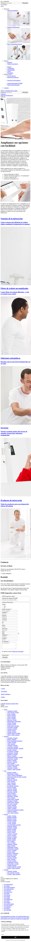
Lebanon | (12, 789)
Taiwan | (11, 805)
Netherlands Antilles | (15, 757)
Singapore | (12, 801)
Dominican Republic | (15, 748)
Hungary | (12, 837)
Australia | (12, 871)
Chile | (11, 744)
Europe (6, 814)
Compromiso (10, 68)
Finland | (11, 831)
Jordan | (11, 784)
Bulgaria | (12, 820)
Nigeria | (11, 723)
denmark (7, 910)
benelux (7, 907)
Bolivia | (11, 739)
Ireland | (11, 840)
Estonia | (11, 829)
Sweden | (11, 861)
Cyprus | (11, 823)
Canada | (11, 742)
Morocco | (12, 720)
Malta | (11, 846)
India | (11, 778)
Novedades (10, 73)
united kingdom (9, 887)
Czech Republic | (14, 825)
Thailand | (12, 807)
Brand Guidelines (5, 694)
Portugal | (12, 853)
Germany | (12, 834)
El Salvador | (12, 751)
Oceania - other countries (13, 874)
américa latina (9, 904)
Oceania (6, 869)
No (3, 622)
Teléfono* (5, 635)
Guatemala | (12, 753)
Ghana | (11, 717)
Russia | (11, 856)
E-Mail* (4, 638)
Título (4, 604)
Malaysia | (12, 790)
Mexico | (11, 756)
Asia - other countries (12, 813)
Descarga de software (13, 77)
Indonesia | (12, 780)
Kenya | (11, 718)
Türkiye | (11, 808)
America (6, 736)
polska (7, 898)
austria (7, 896)
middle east (8, 899)
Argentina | (12, 738)
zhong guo (8, 892)
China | (14, 775)
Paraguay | (12, 762)
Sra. (5, 606)
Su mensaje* (6, 641)
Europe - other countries (13, 868)
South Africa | (13, 726)
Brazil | (14, 741)
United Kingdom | (14, 866)
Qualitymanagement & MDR (14, 83)
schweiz (7, 890)
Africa (5, 709)
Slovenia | (12, 858)
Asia (5, 771)
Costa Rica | (12, 747)
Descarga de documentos (13, 80)
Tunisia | (11, 730)
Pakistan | (12, 795)
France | (11, 832)
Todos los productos (12, 10)
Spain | (11, 859)
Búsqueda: (3, 3)
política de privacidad (17, 651)
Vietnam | (12, 811)
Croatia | (11, 822)
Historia (9, 67)
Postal (3, 625)
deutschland (8, 884)
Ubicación (4, 628)
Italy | (10, 841)
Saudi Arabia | (13, 799)
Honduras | (12, 754)
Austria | (11, 816)
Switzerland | (12, 862)
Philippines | (12, 796)
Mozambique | (14, 721)
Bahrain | (11, 772)
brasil (6, 901)
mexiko (4, 919)
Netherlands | (12, 847)
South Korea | (13, 802)
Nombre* (5, 612)
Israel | (11, 781)
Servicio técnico (11, 76)
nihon (7, 893)
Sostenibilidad (11, 70)
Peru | (11, 763)
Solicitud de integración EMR (10, 598)
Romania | (12, 855)
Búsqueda (25, 3)
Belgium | (12, 817)
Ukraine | (12, 865)
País (3, 632)
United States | (13, 765)
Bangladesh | (12, 774)
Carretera (4, 619)
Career (9, 71)
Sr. (4, 607)
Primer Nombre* (7, 609)
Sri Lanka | (12, 804)
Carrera (3, 688)
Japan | (11, 783)
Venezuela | (12, 768)
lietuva (7, 908)
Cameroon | (12, 711)
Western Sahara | (13, 733)
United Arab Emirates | (15, 810)
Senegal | (11, 724)
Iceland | (11, 838)
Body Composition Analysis (14, 44)
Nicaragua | (12, 759)
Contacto (6, 88)
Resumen (9, 62)
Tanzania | (12, 729)
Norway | (11, 850)
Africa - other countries (13, 735)
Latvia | (11, 843)
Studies (3, 697)
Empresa (4, 615)
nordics (7, 902)
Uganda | (11, 732)
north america (9, 889)
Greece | (11, 835)
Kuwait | (11, 787)
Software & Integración (13, 27)
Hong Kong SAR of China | (16, 777)
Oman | (11, 793)
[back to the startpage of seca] (9, 90)
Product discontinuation (13, 85)
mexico (7, 895)
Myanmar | (12, 792)
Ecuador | (12, 750)
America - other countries (14, 769)
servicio (13, 680)
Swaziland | (12, 727)
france (7, 886)
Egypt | (11, 714)
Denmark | (12, 826)
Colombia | (12, 745)
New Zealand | (13, 872)
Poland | (11, 852)
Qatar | (11, 798)
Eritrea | (11, 715)
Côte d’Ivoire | (13, 712)
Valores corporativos (12, 64)
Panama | (11, 760)
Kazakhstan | (12, 786)
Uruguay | (12, 766)
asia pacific (8, 905)
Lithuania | (12, 844)
